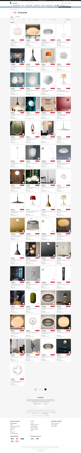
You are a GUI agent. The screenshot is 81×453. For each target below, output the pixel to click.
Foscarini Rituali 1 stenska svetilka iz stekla (32, 164)
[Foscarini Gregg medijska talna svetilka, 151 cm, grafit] (48, 253)
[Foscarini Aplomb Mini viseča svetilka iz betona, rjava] (17, 253)
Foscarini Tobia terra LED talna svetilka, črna (48, 188)
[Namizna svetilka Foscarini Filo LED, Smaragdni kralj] (33, 132)
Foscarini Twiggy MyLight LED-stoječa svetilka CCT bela (48, 285)
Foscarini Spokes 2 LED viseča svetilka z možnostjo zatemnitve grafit (17, 285)
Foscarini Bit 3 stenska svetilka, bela (32, 332)
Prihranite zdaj (45, 7)
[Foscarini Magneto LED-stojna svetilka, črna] (17, 350)
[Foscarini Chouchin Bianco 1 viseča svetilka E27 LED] (17, 35)
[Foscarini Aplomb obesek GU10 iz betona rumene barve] (48, 205)
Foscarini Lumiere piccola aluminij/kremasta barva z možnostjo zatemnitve (63, 91)
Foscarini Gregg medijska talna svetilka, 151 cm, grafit (48, 260)
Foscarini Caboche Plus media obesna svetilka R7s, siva (17, 67)
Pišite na (11, 424)
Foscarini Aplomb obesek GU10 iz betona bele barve (63, 260)
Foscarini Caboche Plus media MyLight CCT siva (48, 357)
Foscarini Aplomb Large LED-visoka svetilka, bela (62, 139)
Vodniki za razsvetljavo (34, 429)
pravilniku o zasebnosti (45, 413)
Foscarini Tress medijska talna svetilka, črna (63, 285)
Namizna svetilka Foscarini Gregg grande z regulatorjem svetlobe (17, 333)
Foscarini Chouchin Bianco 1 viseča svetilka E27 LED (16, 43)
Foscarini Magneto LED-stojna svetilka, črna (17, 357)
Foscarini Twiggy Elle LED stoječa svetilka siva (47, 236)
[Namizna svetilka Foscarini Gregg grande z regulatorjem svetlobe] (17, 326)
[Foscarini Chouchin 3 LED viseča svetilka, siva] (63, 301)
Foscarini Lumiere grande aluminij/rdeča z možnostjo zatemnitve (32, 211)
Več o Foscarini (17, 16)
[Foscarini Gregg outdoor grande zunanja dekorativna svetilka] (48, 84)
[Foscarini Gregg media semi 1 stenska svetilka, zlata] (63, 180)
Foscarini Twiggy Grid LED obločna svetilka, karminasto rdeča (62, 115)
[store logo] (13, 3)
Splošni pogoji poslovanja (55, 423)
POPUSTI (55, 5)
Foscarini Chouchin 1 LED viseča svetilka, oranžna (48, 67)
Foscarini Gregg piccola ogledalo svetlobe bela (16, 91)
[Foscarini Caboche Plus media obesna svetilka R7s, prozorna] (48, 35)
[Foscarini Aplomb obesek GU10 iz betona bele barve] (63, 253)
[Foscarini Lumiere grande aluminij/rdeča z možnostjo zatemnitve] (33, 205)
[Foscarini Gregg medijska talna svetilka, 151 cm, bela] (17, 156)
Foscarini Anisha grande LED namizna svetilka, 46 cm (17, 139)
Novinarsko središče (34, 426)
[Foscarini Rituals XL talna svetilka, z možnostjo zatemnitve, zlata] (17, 229)
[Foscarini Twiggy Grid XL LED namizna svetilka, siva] (48, 108)
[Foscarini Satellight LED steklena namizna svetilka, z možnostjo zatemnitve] (17, 180)
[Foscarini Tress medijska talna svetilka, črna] (63, 277)
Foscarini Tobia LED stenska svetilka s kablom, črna (32, 357)
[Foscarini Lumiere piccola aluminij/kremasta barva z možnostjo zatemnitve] (63, 84)
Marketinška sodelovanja (35, 424)
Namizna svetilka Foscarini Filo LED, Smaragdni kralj (32, 139)
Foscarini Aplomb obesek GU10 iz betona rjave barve (17, 115)
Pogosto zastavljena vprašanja (15, 426)
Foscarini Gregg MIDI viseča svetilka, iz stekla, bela (63, 43)
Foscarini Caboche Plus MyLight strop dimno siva (48, 309)
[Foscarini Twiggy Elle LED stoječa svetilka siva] (48, 229)
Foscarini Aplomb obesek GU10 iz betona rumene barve (48, 212)
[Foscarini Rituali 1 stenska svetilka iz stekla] (33, 156)
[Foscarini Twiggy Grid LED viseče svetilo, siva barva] (33, 229)
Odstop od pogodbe (13, 423)
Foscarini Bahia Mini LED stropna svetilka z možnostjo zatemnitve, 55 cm (63, 164)
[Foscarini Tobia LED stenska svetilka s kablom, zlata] (33, 277)
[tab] (13, 20)
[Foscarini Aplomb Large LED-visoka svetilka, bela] (63, 132)
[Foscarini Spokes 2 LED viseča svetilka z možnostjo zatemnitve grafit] (17, 277)
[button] (23, 37)
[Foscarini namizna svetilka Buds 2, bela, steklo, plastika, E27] (63, 229)
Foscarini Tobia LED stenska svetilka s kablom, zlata (32, 285)
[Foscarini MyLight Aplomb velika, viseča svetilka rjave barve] (17, 205)
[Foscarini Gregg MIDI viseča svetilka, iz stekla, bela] (63, 35)
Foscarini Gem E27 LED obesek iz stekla (63, 332)
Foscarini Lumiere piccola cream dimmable (62, 212)
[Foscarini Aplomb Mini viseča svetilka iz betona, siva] (33, 59)
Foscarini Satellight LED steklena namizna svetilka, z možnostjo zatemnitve (16, 188)
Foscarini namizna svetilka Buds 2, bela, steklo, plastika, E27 (63, 236)
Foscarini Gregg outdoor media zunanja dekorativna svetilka (32, 188)
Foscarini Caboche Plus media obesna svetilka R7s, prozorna (48, 43)
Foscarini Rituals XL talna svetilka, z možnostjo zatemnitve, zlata (16, 236)
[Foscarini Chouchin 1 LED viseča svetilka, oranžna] (48, 59)
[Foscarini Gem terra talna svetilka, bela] (48, 132)
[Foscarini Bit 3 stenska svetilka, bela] (33, 326)
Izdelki (12, 16)
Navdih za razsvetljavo (34, 427)
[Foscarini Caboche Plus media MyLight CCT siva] (48, 350)
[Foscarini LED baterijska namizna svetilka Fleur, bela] (17, 301)
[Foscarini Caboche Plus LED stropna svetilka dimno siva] (48, 326)
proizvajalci (47, 415)
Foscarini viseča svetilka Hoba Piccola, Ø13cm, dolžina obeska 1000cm (32, 260)
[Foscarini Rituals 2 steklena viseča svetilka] (33, 35)
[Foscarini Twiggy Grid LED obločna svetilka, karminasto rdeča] (63, 108)
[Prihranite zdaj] (40, 7)
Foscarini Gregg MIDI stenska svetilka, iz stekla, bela (32, 91)
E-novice (32, 423)
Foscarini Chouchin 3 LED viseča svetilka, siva (62, 309)
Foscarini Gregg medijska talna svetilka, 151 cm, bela (17, 164)
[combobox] (39, 3)
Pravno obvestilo (54, 426)
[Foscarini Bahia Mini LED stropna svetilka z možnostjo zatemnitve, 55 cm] (63, 156)
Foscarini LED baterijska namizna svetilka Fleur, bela (17, 309)
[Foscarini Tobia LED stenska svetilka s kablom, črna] (33, 350)
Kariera (32, 430)
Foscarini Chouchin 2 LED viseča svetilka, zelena (31, 309)
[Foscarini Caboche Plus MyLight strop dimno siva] (48, 301)
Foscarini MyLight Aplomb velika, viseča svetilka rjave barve (17, 212)
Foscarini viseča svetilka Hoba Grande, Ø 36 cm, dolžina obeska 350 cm (17, 382)
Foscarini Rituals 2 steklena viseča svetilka (31, 43)
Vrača (11, 430)
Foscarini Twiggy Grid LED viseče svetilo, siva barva (32, 236)
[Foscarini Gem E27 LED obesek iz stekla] (63, 326)
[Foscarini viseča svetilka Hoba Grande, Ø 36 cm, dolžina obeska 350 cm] (17, 374)
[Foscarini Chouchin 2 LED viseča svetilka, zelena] (33, 301)
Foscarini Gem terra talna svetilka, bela (48, 138)
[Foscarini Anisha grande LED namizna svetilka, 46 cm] (17, 132)
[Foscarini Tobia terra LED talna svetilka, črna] (48, 180)
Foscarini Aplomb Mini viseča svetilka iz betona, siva (32, 67)
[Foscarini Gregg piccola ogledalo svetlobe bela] (17, 84)
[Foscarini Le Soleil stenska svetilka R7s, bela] (63, 59)
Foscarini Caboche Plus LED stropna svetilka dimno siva (47, 333)
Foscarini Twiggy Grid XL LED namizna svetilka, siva (48, 115)
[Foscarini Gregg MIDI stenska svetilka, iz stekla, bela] (33, 84)
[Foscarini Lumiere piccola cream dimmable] (63, 205)
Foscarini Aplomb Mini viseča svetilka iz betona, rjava (17, 260)
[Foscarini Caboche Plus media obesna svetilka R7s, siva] (17, 59)
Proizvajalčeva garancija (14, 433)
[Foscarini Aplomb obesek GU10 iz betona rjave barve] (17, 108)
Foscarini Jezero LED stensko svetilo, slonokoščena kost (63, 357)
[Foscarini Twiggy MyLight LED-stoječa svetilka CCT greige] (48, 156)
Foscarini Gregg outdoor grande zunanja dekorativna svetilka (48, 91)
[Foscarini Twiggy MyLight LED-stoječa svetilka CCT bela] (48, 277)
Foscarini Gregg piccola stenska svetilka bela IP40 (32, 115)
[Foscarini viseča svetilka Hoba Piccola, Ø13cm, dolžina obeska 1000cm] (33, 253)
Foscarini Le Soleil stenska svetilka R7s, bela (63, 67)
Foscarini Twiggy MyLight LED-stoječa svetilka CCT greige (48, 164)
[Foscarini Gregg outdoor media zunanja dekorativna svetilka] (33, 180)
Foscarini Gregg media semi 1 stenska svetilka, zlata (63, 188)
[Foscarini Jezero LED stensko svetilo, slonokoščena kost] (63, 350)
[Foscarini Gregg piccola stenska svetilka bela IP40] (33, 108)
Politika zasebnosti (54, 424)
